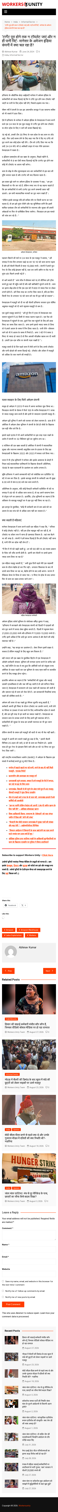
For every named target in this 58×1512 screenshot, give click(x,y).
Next (48, 971)
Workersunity (24, 1505)
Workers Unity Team (16, 1032)
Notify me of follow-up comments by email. (25, 1291)
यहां (7, 873)
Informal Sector (16, 55)
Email (5, 1257)
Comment (7, 1228)
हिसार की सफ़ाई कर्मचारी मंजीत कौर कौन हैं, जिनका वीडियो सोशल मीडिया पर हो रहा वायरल (27, 1026)
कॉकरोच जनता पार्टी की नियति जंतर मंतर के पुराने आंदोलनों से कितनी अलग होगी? (37, 1404)
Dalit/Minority (11, 1019)
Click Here (47, 855)
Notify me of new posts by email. (20, 1297)
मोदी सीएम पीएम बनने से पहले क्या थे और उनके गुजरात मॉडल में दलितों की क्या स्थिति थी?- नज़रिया (27, 1138)
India (7, 55)
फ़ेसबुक (9, 865)
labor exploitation (14, 935)
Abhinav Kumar (11, 52)
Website (6, 1269)
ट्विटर (16, 865)
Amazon (9, 930)
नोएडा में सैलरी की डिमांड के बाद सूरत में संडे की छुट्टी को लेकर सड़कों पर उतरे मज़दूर (27, 1081)
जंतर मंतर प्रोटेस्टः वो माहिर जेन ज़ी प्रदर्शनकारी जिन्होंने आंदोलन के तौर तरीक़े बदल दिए (36, 1437)
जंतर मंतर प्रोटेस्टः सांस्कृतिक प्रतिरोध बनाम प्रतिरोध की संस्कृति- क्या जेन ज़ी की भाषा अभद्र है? (37, 1420)
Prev (10, 971)
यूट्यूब (25, 865)
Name (5, 1244)
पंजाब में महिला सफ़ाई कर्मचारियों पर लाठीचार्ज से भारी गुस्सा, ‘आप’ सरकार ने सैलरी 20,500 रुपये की (37, 1467)
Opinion (16, 1130)
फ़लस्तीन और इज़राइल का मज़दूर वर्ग (23, 775)
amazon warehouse (29, 930)
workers (32, 935)
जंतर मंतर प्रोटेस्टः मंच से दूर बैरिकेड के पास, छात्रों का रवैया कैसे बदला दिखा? (26, 1195)
